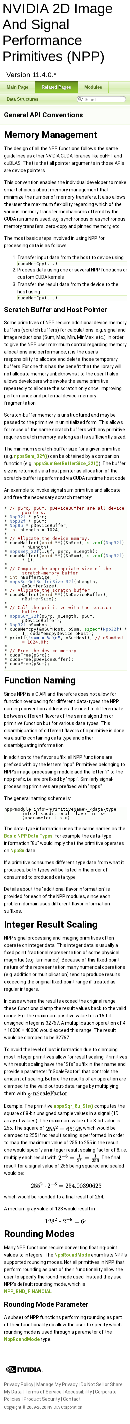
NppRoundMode (72, 1255)
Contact (72, 1399)
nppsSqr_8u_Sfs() (73, 1106)
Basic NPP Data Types (28, 836)
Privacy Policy (18, 1384)
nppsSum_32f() (30, 456)
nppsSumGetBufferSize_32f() (66, 463)
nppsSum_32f (24, 616)
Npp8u (16, 525)
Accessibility (78, 1391)
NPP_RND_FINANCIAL (28, 1291)
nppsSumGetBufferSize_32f (42, 581)
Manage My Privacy (57, 1384)
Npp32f (18, 516)
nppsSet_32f (24, 551)
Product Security (42, 1399)
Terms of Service (43, 1391)
